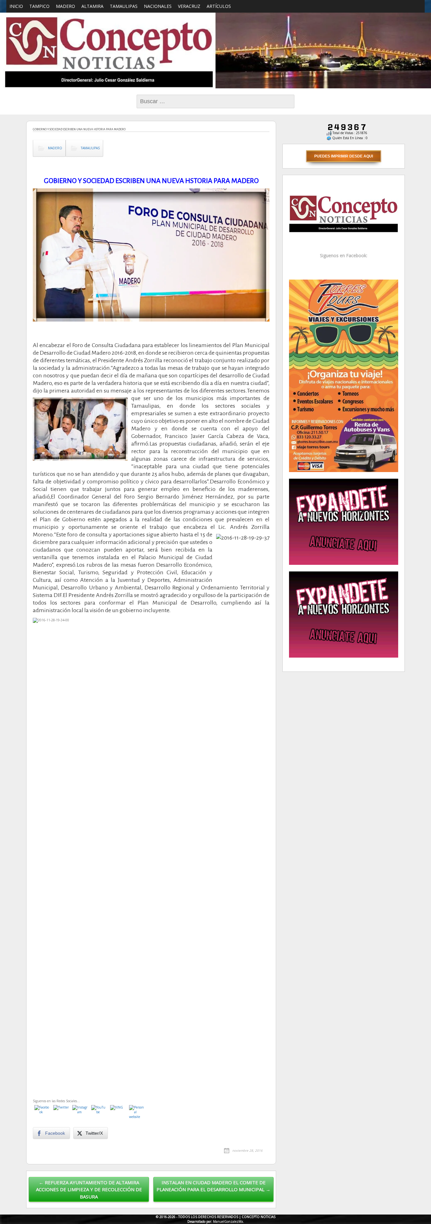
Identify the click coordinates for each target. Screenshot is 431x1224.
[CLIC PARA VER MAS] (343, 375)
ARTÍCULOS (219, 6)
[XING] (118, 1113)
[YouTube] (99, 1113)
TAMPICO (39, 6)
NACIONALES (158, 6)
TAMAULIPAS (124, 6)
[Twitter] (61, 1113)
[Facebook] (42, 1113)
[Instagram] (80, 1113)
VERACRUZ (189, 6)
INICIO (16, 6)
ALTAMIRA (92, 6)
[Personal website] (137, 1113)
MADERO (65, 6)
